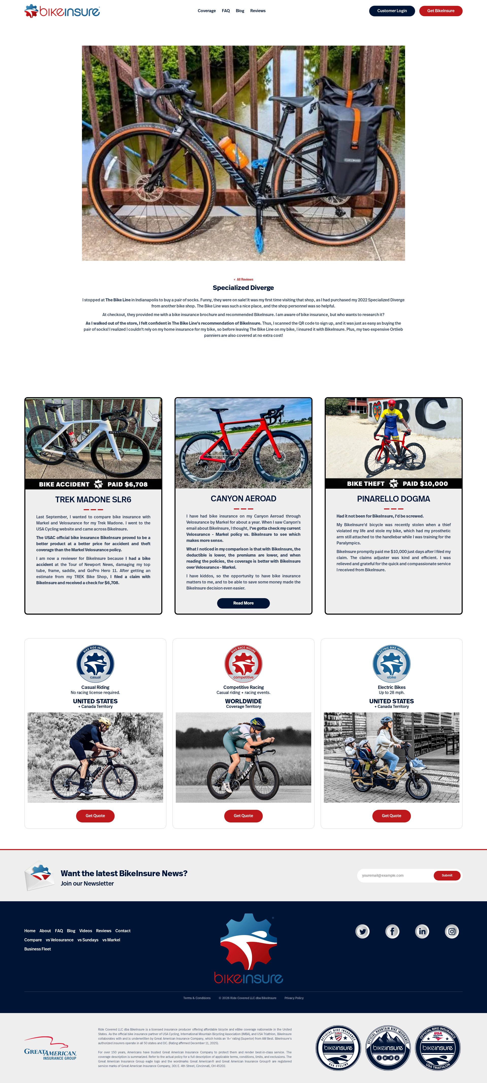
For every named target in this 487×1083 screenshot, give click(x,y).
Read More (243, 603)
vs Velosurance (60, 940)
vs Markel (111, 940)
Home (30, 931)
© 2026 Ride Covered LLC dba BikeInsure (247, 998)
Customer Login (392, 11)
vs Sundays (88, 940)
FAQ (59, 931)
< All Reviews (243, 279)
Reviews (103, 931)
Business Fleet (37, 949)
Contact (123, 931)
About (45, 931)
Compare (33, 940)
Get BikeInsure (441, 11)
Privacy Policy (294, 998)
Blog (71, 931)
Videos (85, 931)
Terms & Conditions (197, 998)
